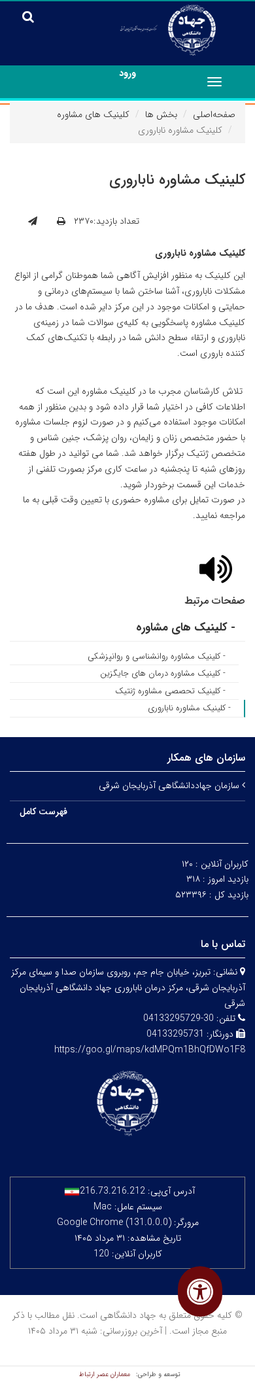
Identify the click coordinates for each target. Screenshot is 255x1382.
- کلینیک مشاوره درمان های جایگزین (163, 673)
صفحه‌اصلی (214, 114)
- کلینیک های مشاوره (185, 627)
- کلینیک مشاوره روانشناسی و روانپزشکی (157, 656)
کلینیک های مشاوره (93, 114)
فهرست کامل (43, 811)
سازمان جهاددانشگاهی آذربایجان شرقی (170, 785)
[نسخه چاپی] (61, 222)
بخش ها (161, 114)
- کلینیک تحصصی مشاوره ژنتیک (170, 691)
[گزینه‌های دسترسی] (200, 1291)
